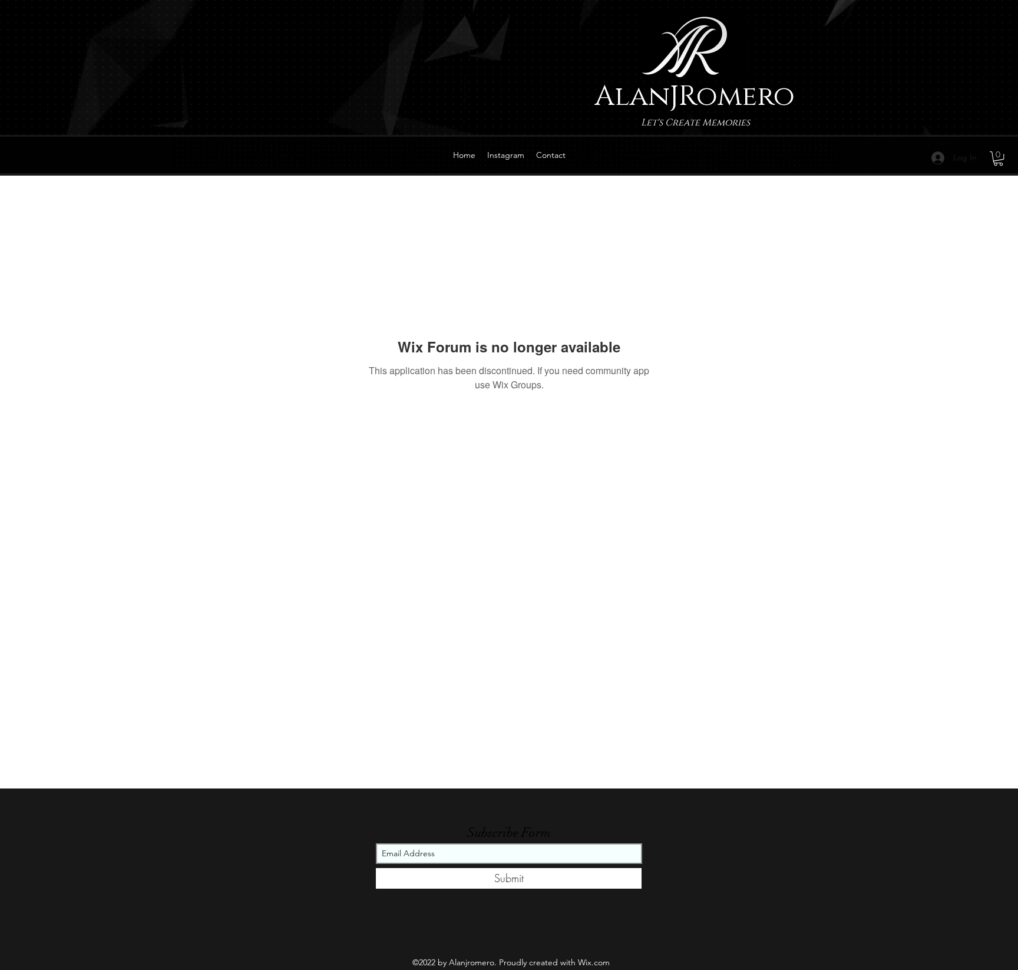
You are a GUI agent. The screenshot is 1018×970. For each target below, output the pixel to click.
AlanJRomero (694, 96)
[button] (998, 158)
